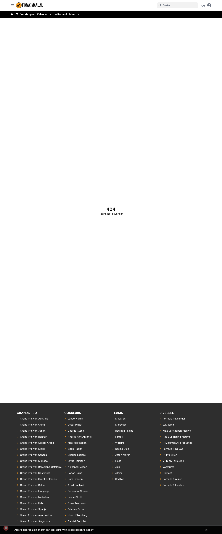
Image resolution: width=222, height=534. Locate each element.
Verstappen (27, 14)
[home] (12, 14)
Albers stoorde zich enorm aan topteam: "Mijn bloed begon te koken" (54, 529)
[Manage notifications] (5, 528)
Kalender (42, 14)
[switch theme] (203, 5)
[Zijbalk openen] (12, 5)
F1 (17, 14)
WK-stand (61, 14)
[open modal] (209, 5)
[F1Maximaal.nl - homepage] (29, 5)
